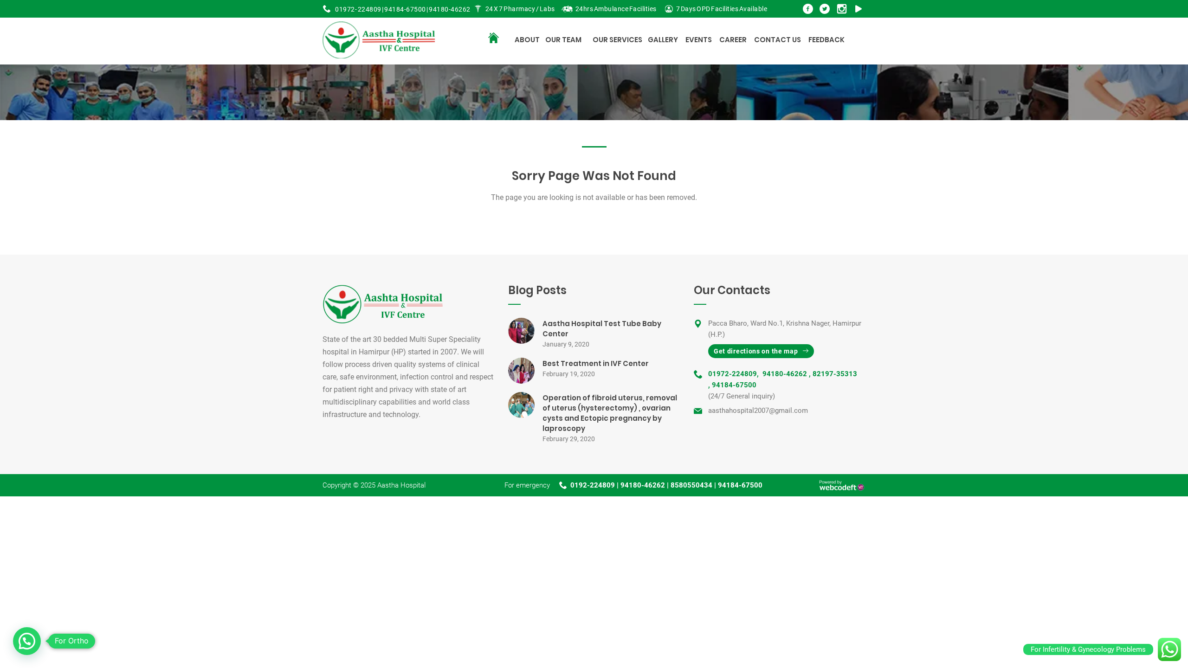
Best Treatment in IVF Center (595, 363)
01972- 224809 (358, 9)
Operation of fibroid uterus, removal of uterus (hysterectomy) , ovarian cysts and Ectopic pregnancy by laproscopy (609, 413)
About (527, 40)
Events (698, 40)
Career (733, 40)
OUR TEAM (563, 40)
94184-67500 (405, 9)
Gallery (663, 40)
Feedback (826, 40)
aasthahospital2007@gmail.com (758, 410)
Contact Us (777, 40)
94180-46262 (450, 9)
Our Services (617, 40)
